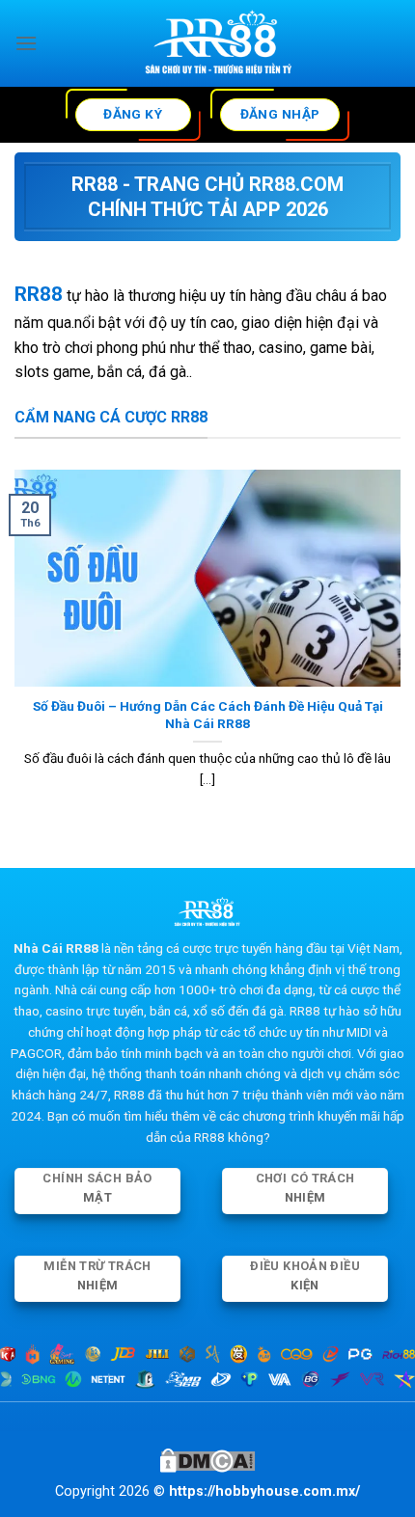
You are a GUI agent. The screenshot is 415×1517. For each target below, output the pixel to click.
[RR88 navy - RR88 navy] (219, 43)
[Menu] (26, 43)
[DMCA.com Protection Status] (207, 1459)
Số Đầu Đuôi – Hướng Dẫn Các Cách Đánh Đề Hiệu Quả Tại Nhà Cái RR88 (208, 714)
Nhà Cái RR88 (56, 948)
